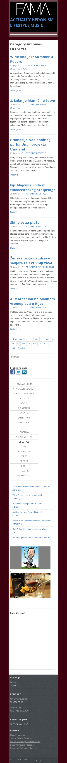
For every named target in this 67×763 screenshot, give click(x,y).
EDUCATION (24, 408)
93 (40, 343)
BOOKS (24, 403)
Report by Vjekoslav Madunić (23, 748)
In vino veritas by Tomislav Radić (25, 741)
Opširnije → (15, 90)
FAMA (26, 759)
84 (36, 339)
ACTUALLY (20, 20)
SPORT (23, 465)
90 (23, 343)
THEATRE (24, 470)
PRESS (23, 456)
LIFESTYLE (19, 25)
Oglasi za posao (17, 734)
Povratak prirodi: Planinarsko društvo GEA (31, 537)
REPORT (24, 461)
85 (42, 339)
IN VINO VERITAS (23, 436)
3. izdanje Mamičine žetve (32, 100)
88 (13, 343)
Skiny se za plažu (25, 222)
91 (29, 343)
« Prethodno (17, 339)
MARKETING (16, 707)
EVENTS (40, 267)
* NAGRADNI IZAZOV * (24, 388)
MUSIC (37, 25)
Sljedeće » (23, 348)
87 (53, 339)
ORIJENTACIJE (24, 451)
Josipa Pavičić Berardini (21, 738)
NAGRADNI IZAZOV (19, 710)
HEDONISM (43, 20)
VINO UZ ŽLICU (24, 475)
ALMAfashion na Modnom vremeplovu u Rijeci (32, 301)
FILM (24, 427)
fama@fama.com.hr (19, 698)
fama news (14, 759)
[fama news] (33, 14)
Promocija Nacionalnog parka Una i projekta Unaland (30, 144)
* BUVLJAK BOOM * (23, 383)
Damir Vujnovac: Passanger (22, 744)
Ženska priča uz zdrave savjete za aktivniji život (31, 260)
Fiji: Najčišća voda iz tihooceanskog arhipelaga (33, 187)
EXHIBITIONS (24, 417)
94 (45, 343)
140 (13, 348)
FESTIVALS (23, 422)
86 (47, 339)
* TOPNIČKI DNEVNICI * (24, 393)
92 (34, 343)
